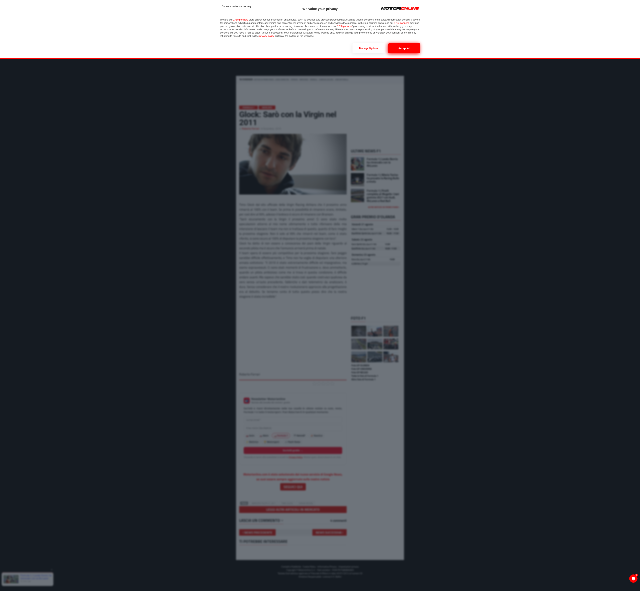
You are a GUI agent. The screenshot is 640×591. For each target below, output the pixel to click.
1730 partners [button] (240, 19)
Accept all (404, 48)
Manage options (368, 48)
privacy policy (266, 36)
